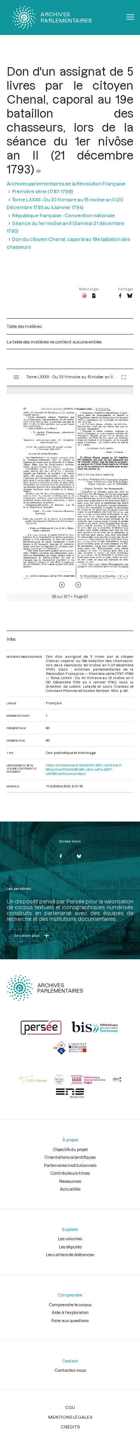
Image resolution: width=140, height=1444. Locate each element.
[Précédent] (62, 585)
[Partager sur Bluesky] (129, 296)
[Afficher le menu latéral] (16, 377)
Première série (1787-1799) (42, 191)
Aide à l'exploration (70, 1312)
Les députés (70, 1246)
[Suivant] (78, 585)
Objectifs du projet (70, 1149)
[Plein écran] (124, 377)
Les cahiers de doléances (70, 1254)
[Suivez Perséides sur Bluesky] (79, 856)
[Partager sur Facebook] (120, 296)
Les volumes (70, 1238)
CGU (70, 1407)
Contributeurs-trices (70, 1172)
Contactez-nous (70, 1370)
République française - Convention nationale (63, 215)
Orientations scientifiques (70, 1157)
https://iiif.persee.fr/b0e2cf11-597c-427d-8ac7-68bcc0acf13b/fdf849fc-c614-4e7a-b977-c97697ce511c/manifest (84, 769)
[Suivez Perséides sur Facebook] (61, 856)
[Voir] (38, 169)
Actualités (70, 1188)
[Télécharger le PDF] (84, 296)
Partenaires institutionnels (70, 1165)
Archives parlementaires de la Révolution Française (66, 183)
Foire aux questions (70, 1320)
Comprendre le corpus (70, 1304)
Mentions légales (70, 1417)
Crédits (70, 1426)
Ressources (70, 1181)
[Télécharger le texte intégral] (94, 296)
